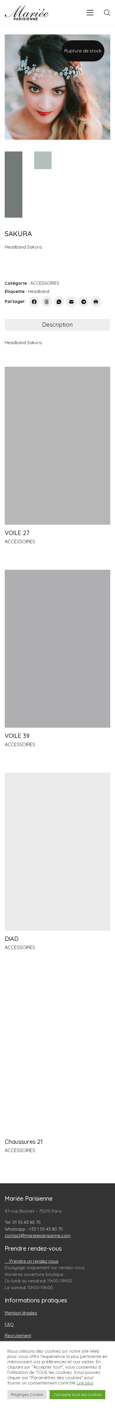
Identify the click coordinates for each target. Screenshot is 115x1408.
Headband (38, 291)
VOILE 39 (17, 735)
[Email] (71, 301)
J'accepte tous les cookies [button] (77, 1394)
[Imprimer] (96, 301)
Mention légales (21, 1313)
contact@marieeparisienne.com (37, 1235)
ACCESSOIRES (44, 283)
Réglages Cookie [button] (27, 1394)
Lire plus (85, 1383)
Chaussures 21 (24, 1141)
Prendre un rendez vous (33, 1261)
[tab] (57, 325)
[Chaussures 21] (57, 1055)
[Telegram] (83, 301)
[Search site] (107, 12)
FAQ (9, 1324)
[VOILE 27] (57, 446)
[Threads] (46, 301)
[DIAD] (57, 852)
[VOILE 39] (57, 649)
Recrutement (18, 1335)
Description (57, 324)
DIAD (11, 938)
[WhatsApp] (59, 301)
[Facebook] (34, 301)
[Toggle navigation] (90, 13)
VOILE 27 (17, 532)
